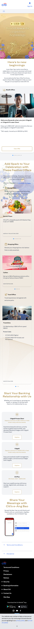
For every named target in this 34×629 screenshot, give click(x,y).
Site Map (6, 597)
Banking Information (10, 585)
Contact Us (7, 593)
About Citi (7, 589)
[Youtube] (17, 611)
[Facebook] (20, 611)
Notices (6, 578)
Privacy (6, 571)
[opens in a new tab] (4, 4)
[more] (4, 11)
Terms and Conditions (11, 567)
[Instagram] (13, 611)
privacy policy (20, 620)
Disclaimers (7, 574)
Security (6, 582)
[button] (12, 155)
